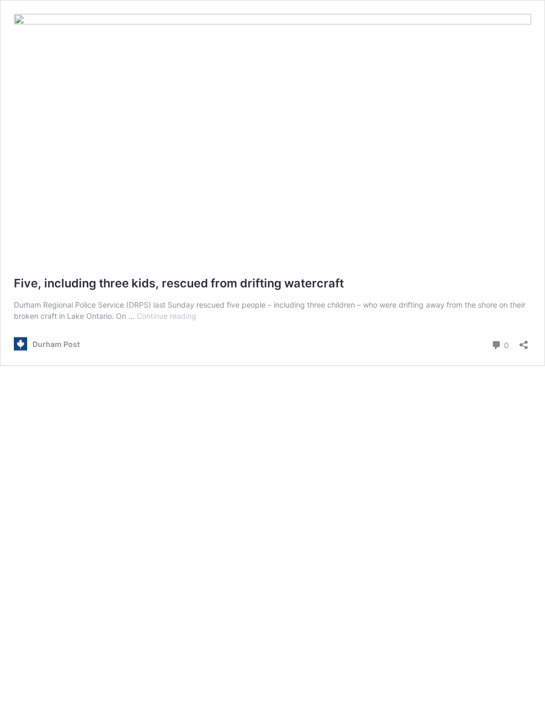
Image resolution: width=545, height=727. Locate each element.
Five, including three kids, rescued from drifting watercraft (179, 283)
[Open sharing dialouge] (523, 341)
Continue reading (166, 315)
